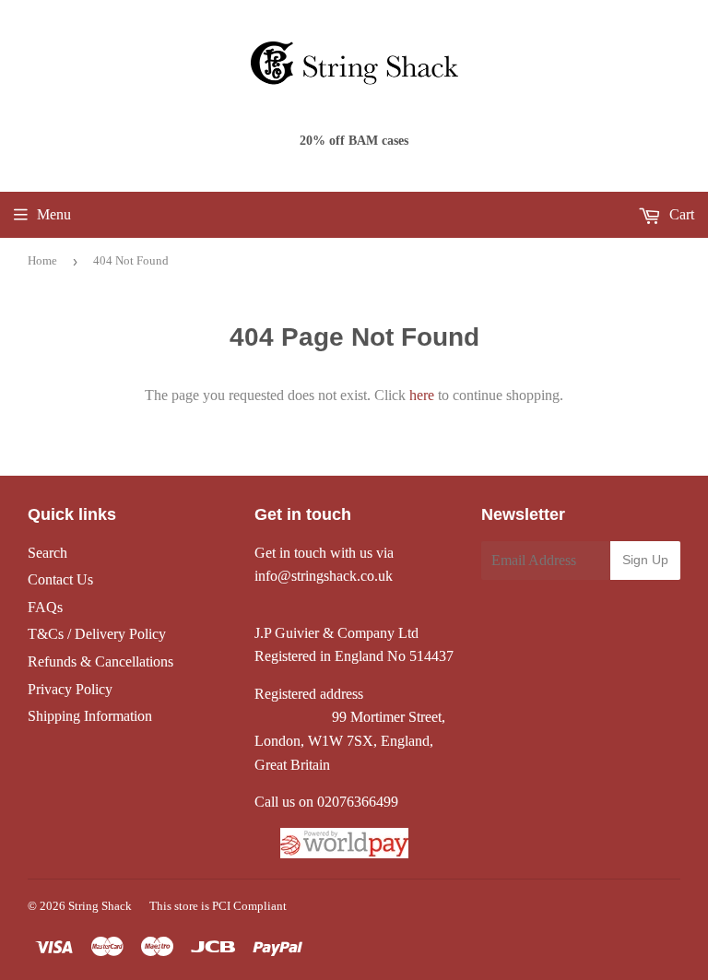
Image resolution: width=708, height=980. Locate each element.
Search (47, 553)
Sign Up (645, 559)
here (421, 395)
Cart (680, 214)
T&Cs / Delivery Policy (97, 634)
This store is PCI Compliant (218, 906)
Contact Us (60, 579)
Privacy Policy (70, 689)
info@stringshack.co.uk (323, 576)
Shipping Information (90, 716)
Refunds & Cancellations (100, 661)
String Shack (100, 906)
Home (42, 260)
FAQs (45, 607)
